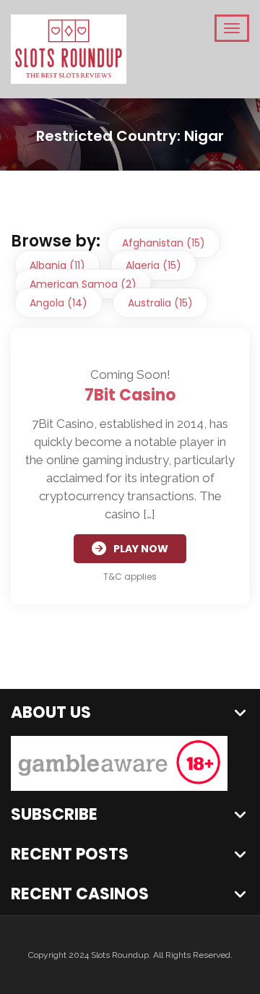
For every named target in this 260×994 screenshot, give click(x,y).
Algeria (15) (153, 265)
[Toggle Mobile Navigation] (231, 28)
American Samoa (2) (83, 284)
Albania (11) (57, 265)
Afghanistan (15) (163, 243)
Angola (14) (58, 303)
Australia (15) (160, 303)
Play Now (140, 548)
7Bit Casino (130, 395)
